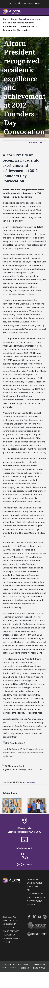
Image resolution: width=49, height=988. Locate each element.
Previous (33, 142)
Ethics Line (32, 886)
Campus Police (34, 882)
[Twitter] (34, 917)
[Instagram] (44, 917)
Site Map (31, 904)
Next (42, 142)
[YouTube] (39, 917)
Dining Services (11, 931)
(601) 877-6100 (24, 864)
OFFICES (24, 967)
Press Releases (28, 782)
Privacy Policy (34, 900)
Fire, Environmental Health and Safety (36, 894)
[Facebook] (29, 917)
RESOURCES (39, 967)
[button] (4, 805)
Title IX (6, 941)
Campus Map (33, 879)
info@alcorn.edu (24, 848)
